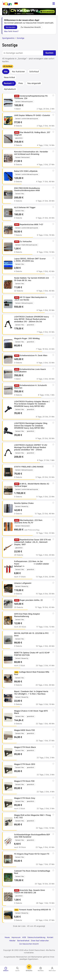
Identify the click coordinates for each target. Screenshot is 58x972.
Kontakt (50, 937)
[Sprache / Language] (16, 3)
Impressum (16, 937)
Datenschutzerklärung (36, 937)
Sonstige (20, 38)
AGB (24, 937)
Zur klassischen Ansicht (31, 27)
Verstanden (10, 27)
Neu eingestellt (34, 83)
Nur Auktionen (18, 71)
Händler (12, 941)
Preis (20, 83)
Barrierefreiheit (23, 941)
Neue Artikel (9, 77)
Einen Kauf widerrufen (40, 941)
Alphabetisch (10, 89)
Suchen (49, 53)
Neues (7, 937)
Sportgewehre (8, 38)
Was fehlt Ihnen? (11, 31)
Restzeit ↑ (9, 83)
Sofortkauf (34, 71)
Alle (6, 71)
